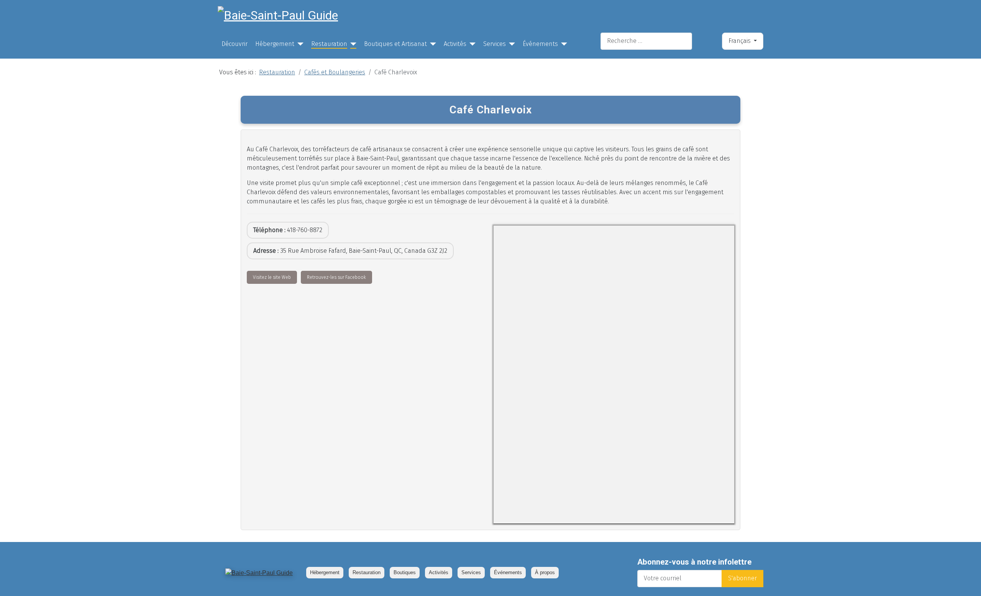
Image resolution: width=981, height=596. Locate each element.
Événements (540, 43)
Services (494, 43)
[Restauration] (351, 44)
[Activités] (471, 44)
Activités (455, 43)
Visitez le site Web (272, 277)
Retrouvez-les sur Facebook (336, 277)
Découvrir (234, 43)
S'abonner (742, 578)
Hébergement (274, 43)
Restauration (329, 43)
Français (740, 40)
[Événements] (562, 44)
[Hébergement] (298, 44)
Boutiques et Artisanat (395, 43)
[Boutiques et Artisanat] (431, 44)
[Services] (510, 44)
